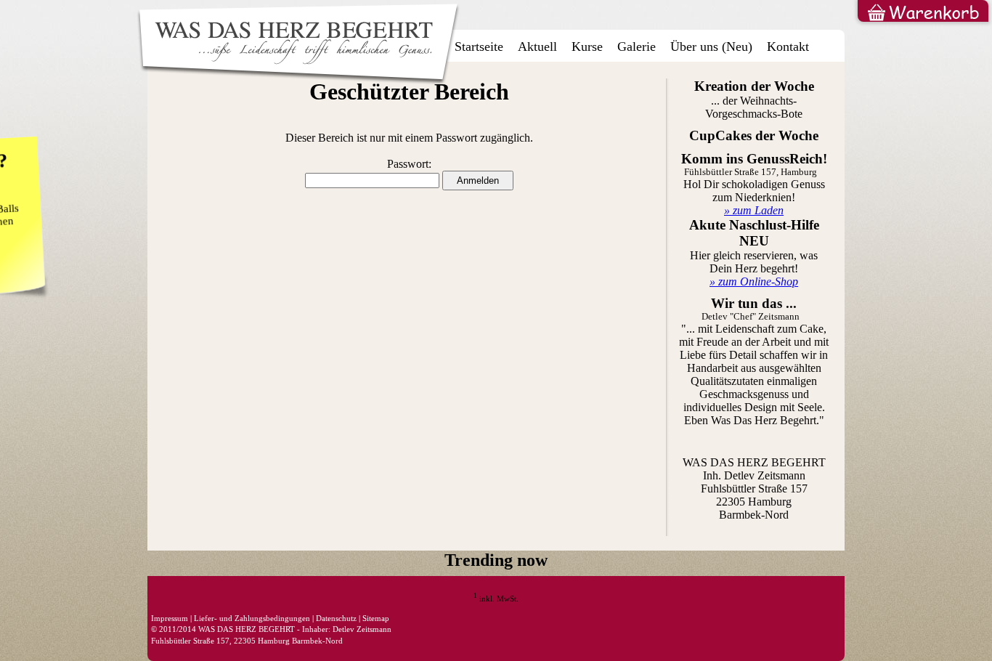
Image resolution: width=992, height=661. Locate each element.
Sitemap (375, 618)
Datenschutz (336, 618)
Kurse (587, 46)
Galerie (636, 46)
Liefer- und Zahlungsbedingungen (252, 618)
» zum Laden (754, 210)
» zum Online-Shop (754, 281)
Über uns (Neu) (711, 46)
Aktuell (537, 46)
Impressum (169, 618)
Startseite (479, 46)
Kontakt (788, 46)
